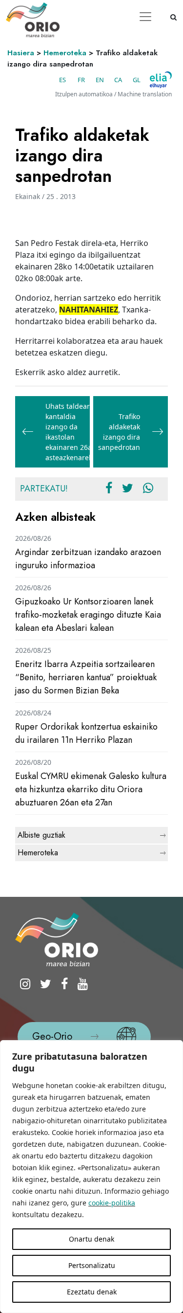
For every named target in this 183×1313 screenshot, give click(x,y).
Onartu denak (91, 1239)
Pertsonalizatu (91, 1265)
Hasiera (20, 52)
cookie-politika (111, 1202)
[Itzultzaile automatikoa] (161, 79)
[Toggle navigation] (145, 16)
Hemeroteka (64, 52)
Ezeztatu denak (92, 1291)
